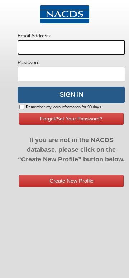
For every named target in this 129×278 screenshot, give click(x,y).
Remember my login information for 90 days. (64, 107)
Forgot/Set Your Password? (71, 119)
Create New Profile (71, 181)
